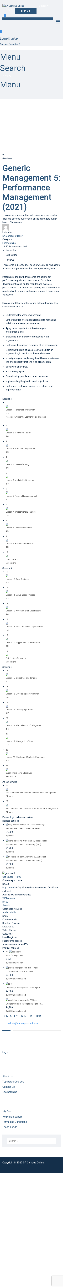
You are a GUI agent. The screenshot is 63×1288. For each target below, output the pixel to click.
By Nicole (10, 836)
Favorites (14, 44)
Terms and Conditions (15, 1121)
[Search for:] (31, 1141)
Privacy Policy (7, 1236)
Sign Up (17, 1282)
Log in (5, 1052)
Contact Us (8, 1086)
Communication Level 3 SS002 (19, 971)
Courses (4, 44)
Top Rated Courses (13, 1081)
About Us (7, 1076)
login (12, 817)
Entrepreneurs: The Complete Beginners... (24, 1004)
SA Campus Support (12, 236)
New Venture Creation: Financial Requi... (23, 828)
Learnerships (9, 243)
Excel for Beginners (14, 955)
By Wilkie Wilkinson (14, 963)
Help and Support (12, 1116)
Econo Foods (9, 1127)
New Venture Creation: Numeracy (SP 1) (23, 844)
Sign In (24, 1282)
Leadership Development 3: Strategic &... (24, 988)
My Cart (6, 1111)
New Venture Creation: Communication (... (24, 860)
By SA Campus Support (16, 979)
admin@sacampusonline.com (24, 1023)
